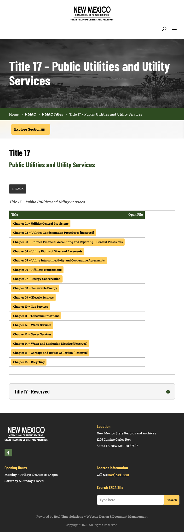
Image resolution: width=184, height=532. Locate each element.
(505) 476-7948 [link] (118, 475)
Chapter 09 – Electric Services (33, 297)
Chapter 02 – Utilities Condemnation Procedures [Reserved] (53, 232)
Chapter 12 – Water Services (32, 325)
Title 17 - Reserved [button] (32, 391)
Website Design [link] (97, 516)
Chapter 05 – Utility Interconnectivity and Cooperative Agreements (59, 260)
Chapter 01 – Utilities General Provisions (41, 223)
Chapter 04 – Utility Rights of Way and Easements (47, 251)
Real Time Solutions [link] (68, 516)
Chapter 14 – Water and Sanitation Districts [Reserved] (50, 343)
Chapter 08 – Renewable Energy (35, 288)
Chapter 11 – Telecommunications (36, 316)
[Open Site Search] (164, 29)
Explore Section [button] (27, 129)
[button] (174, 29)
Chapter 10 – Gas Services (30, 306)
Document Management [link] (130, 516)
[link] (92, 19)
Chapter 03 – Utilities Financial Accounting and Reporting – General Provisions (68, 242)
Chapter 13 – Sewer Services (32, 334)
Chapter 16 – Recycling (29, 362)
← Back (18, 189)
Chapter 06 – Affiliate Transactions (37, 270)
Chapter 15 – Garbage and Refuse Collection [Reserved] (50, 353)
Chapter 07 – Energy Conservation (37, 279)
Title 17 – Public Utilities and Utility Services (47, 202)
